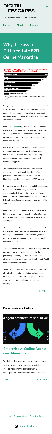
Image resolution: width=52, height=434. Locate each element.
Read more (43, 379)
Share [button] (42, 291)
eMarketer (16, 127)
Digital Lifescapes (19, 8)
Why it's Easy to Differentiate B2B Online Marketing (21, 51)
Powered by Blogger (28, 426)
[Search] (40, 5)
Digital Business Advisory (19, 416)
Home (6, 25)
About (20, 25)
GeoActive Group (36, 416)
